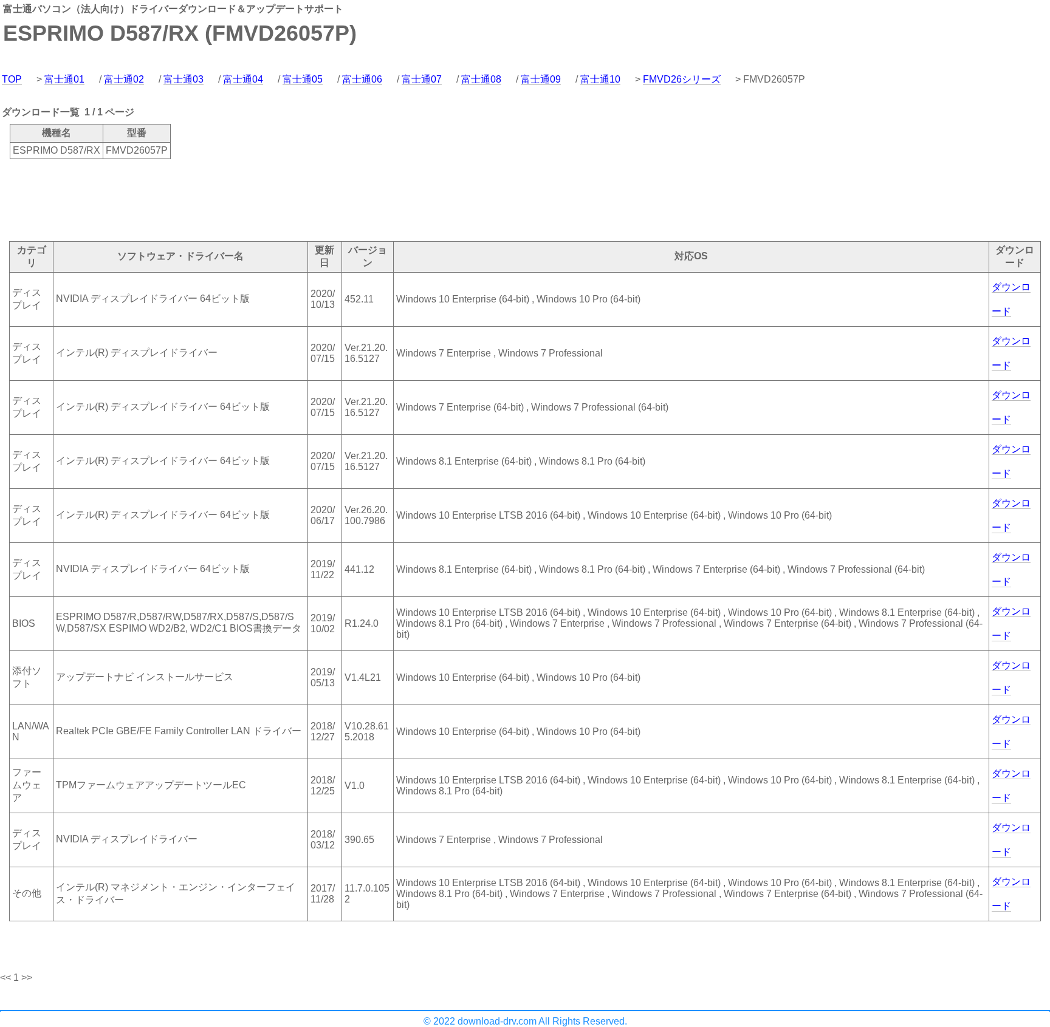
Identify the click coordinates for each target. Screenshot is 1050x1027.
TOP (12, 79)
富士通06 (362, 79)
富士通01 (64, 79)
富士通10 (600, 79)
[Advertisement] (221, 199)
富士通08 (481, 79)
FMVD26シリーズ (682, 79)
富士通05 (303, 79)
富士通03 (183, 79)
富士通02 (124, 79)
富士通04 (243, 79)
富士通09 (541, 79)
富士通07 (422, 79)
